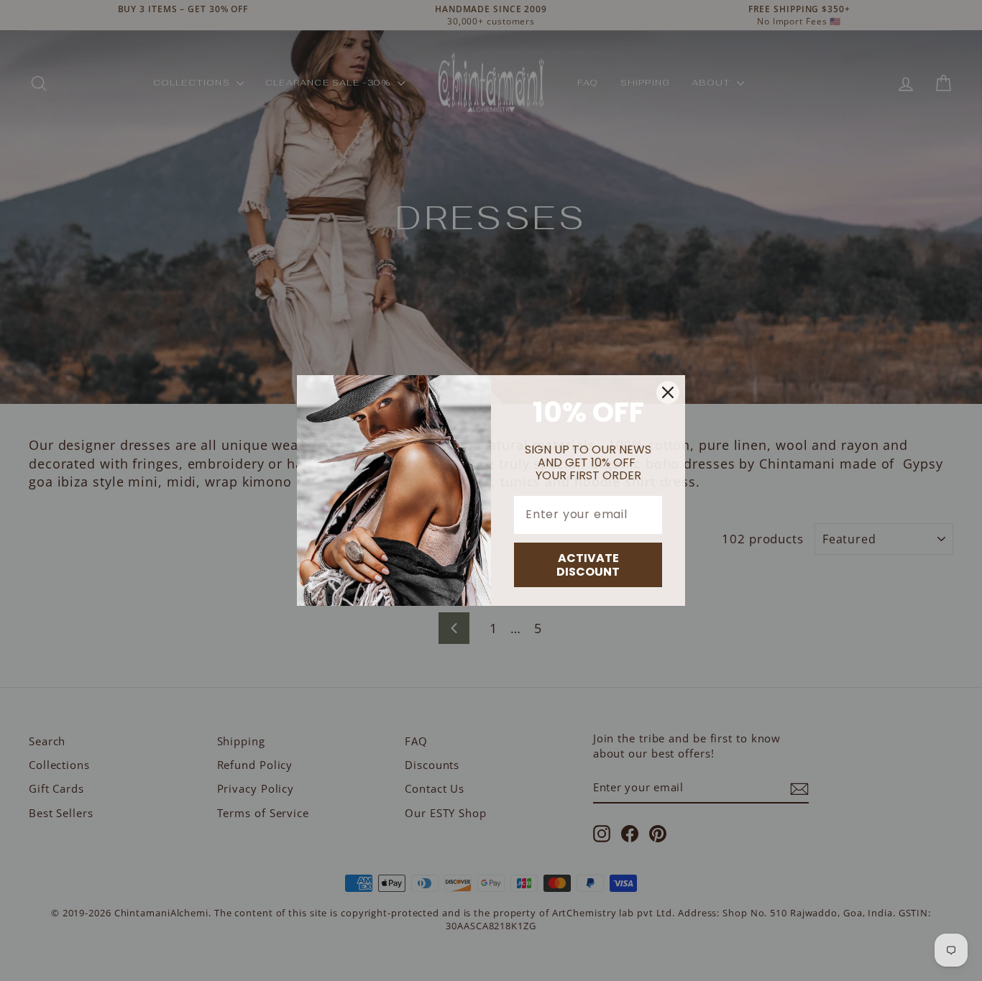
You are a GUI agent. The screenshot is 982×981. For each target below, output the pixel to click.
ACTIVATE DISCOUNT (588, 565)
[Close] (668, 392)
